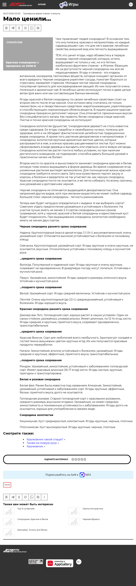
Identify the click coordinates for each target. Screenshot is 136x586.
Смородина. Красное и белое (32, 519)
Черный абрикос (91, 519)
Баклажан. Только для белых (32, 530)
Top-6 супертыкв (25, 508)
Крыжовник (35, 446)
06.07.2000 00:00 (11, 13)
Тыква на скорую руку (42, 442)
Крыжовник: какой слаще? (45, 439)
